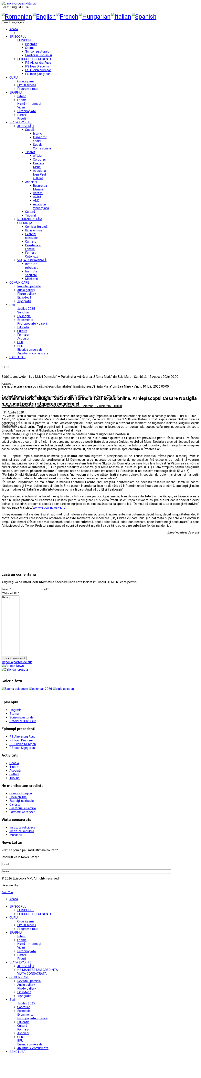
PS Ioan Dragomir (37, 66)
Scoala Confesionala (42, 146)
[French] (67, 16)
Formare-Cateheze (31, 254)
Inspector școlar (40, 139)
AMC (36, 200)
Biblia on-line (33, 230)
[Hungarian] (95, 16)
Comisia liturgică (36, 227)
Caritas (38, 193)
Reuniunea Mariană (40, 187)
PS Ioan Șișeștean (37, 74)
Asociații (31, 182)
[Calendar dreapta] (15, 669)
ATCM (37, 156)
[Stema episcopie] (15, 689)
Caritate (30, 241)
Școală (30, 130)
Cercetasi (39, 159)
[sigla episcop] (63, 689)
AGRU (37, 197)
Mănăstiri (31, 279)
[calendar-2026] (41, 689)
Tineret (30, 152)
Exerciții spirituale (31, 236)
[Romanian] (17, 16)
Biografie (31, 44)
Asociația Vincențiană (41, 206)
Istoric (37, 133)
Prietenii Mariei (38, 165)
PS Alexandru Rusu (38, 63)
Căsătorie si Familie (33, 247)
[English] (44, 16)
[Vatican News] (13, 666)
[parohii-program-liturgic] (19, 3)
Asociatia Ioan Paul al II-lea (39, 174)
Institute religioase (31, 266)
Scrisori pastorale (37, 51)
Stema (29, 48)
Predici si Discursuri (38, 55)
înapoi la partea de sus (17, 662)
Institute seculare (31, 273)
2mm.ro (25, 885)
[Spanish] (144, 16)
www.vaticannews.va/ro (49, 507)
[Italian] (121, 16)
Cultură (30, 212)
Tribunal (30, 215)
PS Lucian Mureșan (38, 70)
